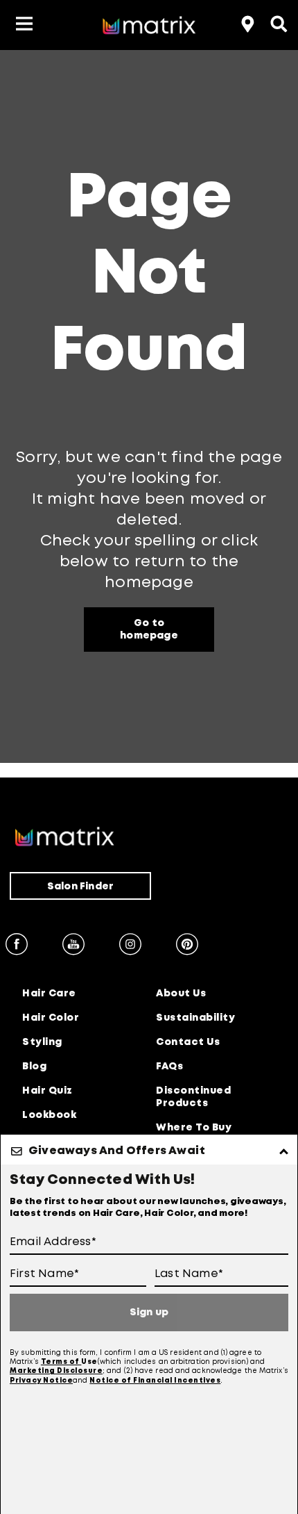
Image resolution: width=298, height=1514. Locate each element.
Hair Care (49, 993)
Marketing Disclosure (56, 1371)
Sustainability (195, 1018)
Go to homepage (149, 629)
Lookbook (49, 1115)
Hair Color (50, 1018)
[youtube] (73, 946)
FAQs (169, 1066)
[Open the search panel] (277, 22)
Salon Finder (80, 886)
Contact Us (188, 1042)
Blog (34, 1066)
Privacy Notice (41, 1381)
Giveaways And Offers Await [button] (116, 1151)
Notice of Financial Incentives (154, 1381)
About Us (181, 993)
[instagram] (130, 946)
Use (89, 1362)
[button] (24, 25)
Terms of (61, 1362)
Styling (42, 1042)
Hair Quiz (47, 1091)
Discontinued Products (193, 1097)
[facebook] (16, 946)
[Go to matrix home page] (149, 27)
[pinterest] (187, 946)
